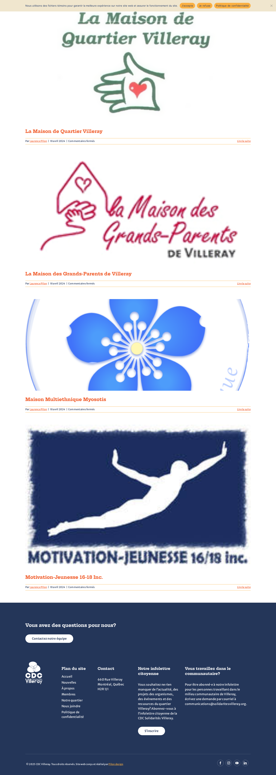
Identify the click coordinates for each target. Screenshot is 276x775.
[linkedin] (245, 763)
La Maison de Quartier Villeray (64, 131)
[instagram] (228, 763)
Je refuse (204, 5)
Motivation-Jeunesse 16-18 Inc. (64, 577)
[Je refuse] (271, 6)
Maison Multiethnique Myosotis (65, 399)
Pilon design (116, 764)
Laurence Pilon (38, 141)
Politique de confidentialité (232, 5)
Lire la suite (244, 141)
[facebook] (220, 763)
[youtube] (237, 763)
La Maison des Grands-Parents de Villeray (78, 274)
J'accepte (187, 5)
